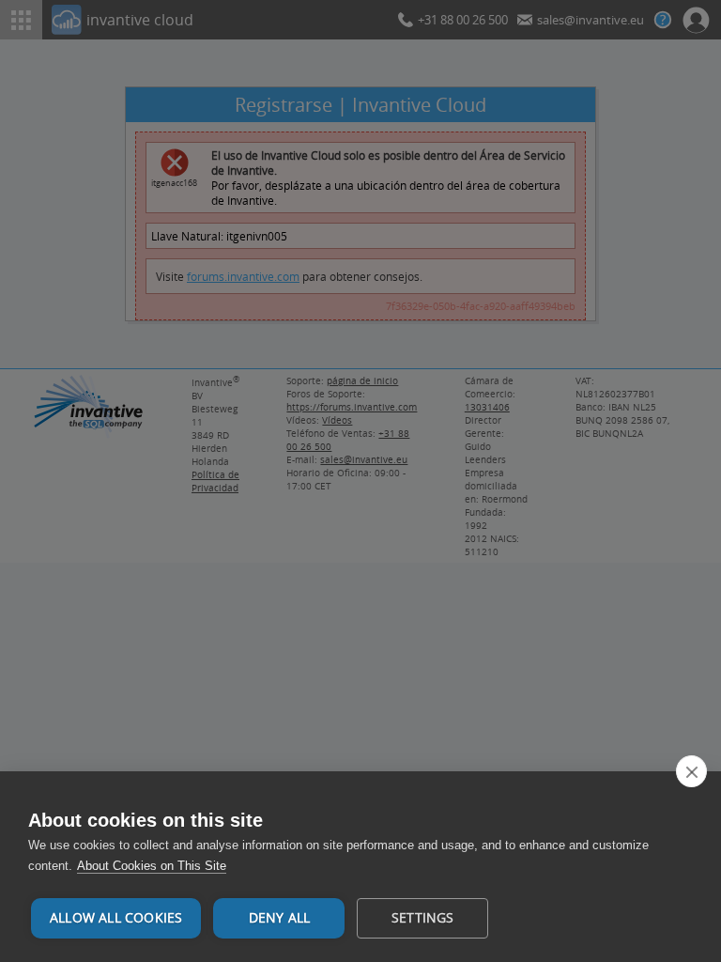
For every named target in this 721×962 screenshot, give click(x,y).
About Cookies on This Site (151, 866)
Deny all (280, 917)
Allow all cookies (116, 917)
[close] (691, 771)
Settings (422, 917)
